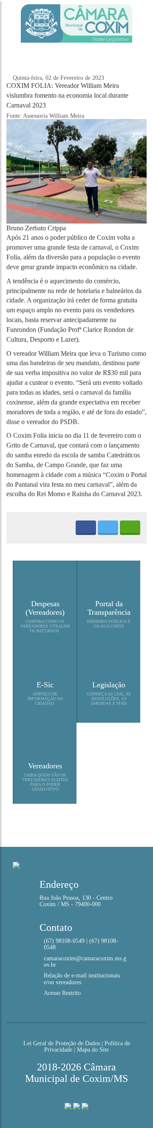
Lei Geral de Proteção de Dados (61, 1043)
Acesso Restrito (62, 993)
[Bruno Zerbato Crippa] (76, 171)
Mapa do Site (93, 1050)
